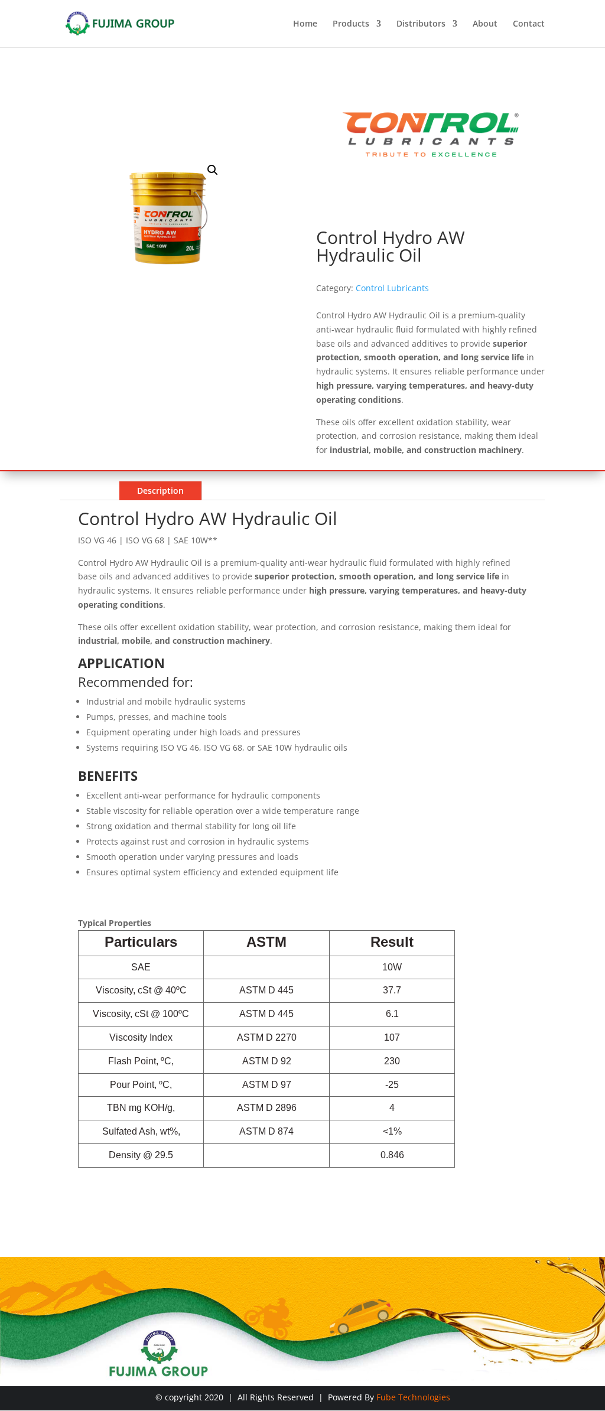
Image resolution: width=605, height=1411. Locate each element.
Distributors (420, 24)
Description (160, 490)
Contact (529, 24)
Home (305, 24)
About (485, 24)
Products (351, 24)
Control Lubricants (392, 288)
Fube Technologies (413, 1397)
